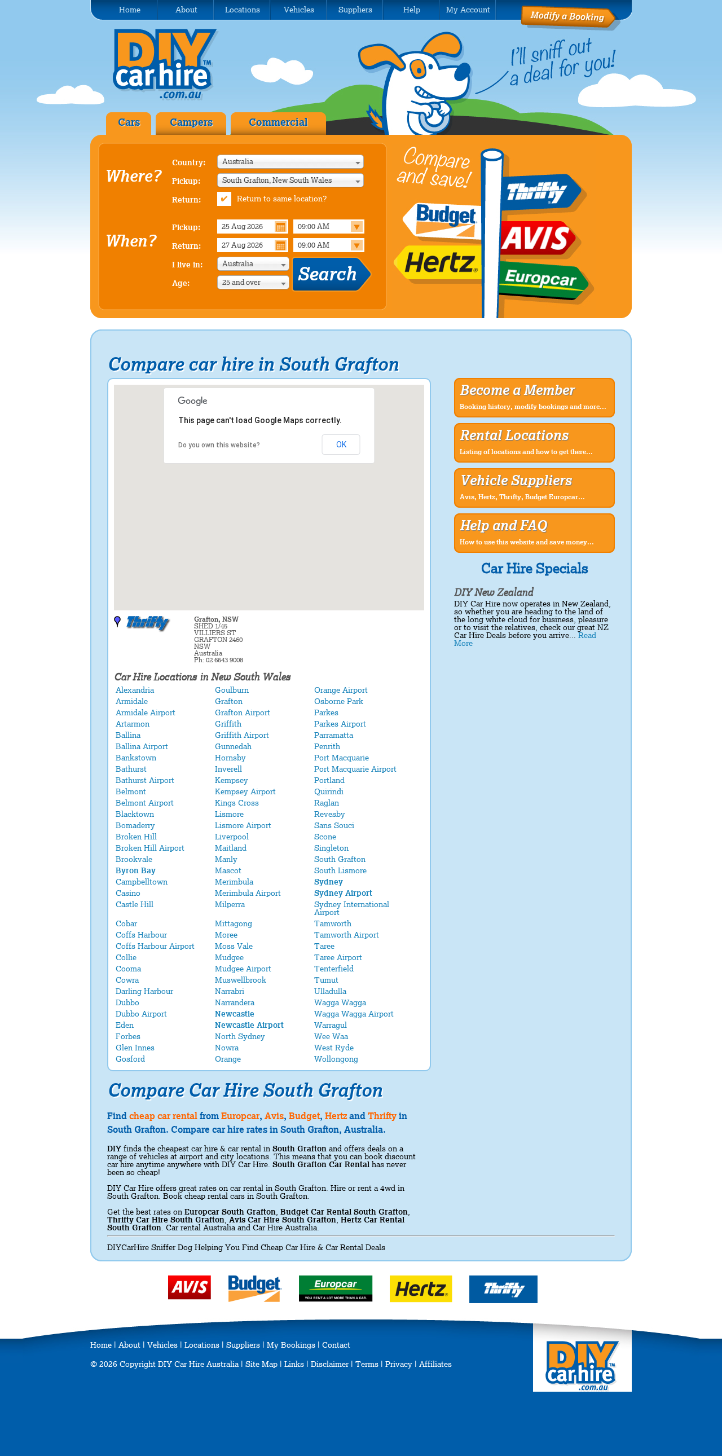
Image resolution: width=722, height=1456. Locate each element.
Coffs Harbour (141, 934)
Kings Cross (237, 802)
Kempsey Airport (245, 791)
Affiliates (435, 1364)
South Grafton (340, 859)
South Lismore (340, 870)
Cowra (127, 979)
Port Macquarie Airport (355, 768)
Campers (191, 122)
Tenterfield (334, 968)
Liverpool (232, 836)
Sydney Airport (343, 893)
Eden (125, 1025)
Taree (324, 946)
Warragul (330, 1025)
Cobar (126, 923)
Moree (226, 934)
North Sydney (240, 1036)
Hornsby (230, 757)
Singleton (331, 847)
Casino (128, 893)
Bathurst (131, 768)
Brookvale (134, 859)
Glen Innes (135, 1047)
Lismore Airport (243, 825)
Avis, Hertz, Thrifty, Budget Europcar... (522, 497)
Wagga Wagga (340, 1002)
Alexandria (135, 689)
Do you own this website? (219, 445)
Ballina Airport (142, 746)
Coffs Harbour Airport (155, 946)
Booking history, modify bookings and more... (533, 407)
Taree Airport (338, 957)
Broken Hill (136, 836)
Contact (336, 1344)
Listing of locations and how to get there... (526, 452)
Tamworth (332, 923)
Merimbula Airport (248, 893)
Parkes (326, 712)
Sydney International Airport (351, 908)
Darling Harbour (144, 991)
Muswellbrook (240, 979)
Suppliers (243, 1344)
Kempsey (231, 780)
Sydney (328, 881)
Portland (329, 780)
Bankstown (136, 757)
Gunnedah (233, 746)
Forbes (128, 1036)
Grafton (229, 701)
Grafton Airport (242, 712)
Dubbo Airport (141, 1013)
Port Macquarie (341, 757)
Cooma (128, 968)
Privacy (398, 1364)
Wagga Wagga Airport (354, 1013)
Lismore (229, 814)
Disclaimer (330, 1364)
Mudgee (229, 957)
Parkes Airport (340, 723)
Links (294, 1364)
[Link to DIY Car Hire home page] (582, 1388)
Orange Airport (341, 689)
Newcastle (234, 1013)
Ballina (128, 735)
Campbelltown (142, 881)
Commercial (278, 122)
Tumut (326, 979)
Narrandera (234, 1002)
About (129, 1344)
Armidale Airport (145, 712)
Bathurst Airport (145, 780)
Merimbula (234, 881)
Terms (366, 1364)
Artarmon (132, 723)
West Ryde (334, 1047)
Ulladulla (330, 991)
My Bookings (291, 1344)
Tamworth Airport (346, 934)
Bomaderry (135, 825)
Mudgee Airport (243, 968)
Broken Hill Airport (150, 847)
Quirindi (329, 791)
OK (341, 444)
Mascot (228, 870)
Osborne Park (338, 701)
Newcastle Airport (249, 1025)
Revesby (329, 814)
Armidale (132, 701)
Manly (226, 859)
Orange (228, 1058)
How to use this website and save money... (527, 542)
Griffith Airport (242, 735)
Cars (129, 122)
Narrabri (229, 991)
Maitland (230, 847)
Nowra (227, 1047)
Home (101, 1344)
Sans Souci (334, 825)
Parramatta (333, 735)
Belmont (131, 791)
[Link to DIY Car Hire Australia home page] (174, 98)
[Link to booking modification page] (570, 28)
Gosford (130, 1058)
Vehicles (162, 1344)
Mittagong (233, 923)
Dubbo (127, 1002)
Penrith (327, 746)
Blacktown (135, 814)
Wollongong (336, 1058)
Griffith (228, 723)
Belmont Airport (145, 802)
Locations (201, 1344)
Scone (325, 836)
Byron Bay (136, 870)
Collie (126, 957)
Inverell (228, 768)
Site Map (261, 1364)
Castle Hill (134, 904)
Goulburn (232, 689)
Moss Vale (234, 946)
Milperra (230, 904)
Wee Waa (331, 1036)
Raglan (326, 802)
